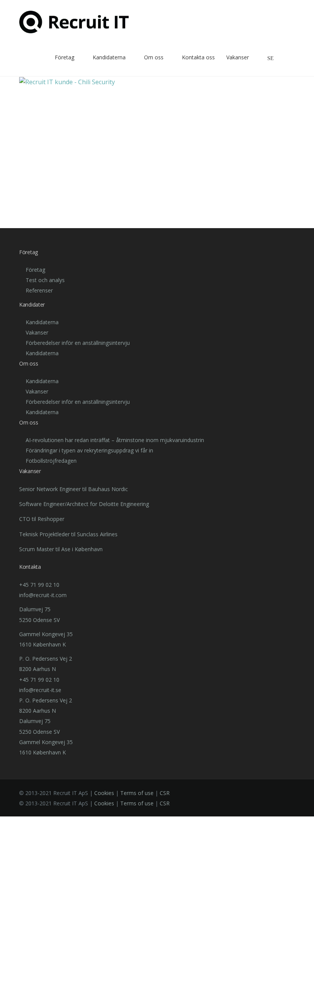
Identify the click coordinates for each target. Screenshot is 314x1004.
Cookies (104, 793)
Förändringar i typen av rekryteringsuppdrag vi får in (89, 450)
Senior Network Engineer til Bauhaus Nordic (73, 489)
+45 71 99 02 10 (39, 584)
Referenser (39, 290)
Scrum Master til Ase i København (61, 549)
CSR (165, 793)
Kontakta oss (198, 57)
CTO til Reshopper (41, 518)
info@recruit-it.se (40, 690)
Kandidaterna (109, 57)
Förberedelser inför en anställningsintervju (78, 342)
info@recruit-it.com (43, 595)
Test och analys (45, 280)
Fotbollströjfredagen (51, 460)
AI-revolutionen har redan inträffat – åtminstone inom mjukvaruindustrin (115, 440)
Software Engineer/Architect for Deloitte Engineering (84, 504)
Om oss (154, 57)
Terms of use (137, 793)
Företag (35, 269)
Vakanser (237, 57)
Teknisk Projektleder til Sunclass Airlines (68, 534)
